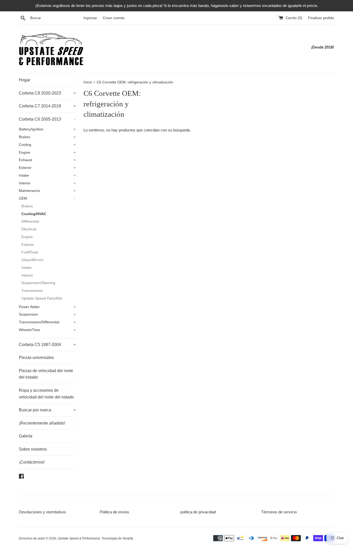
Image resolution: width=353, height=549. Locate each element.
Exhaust (47, 160)
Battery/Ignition (47, 129)
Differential (30, 221)
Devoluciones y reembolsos (42, 512)
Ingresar (90, 18)
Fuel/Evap (29, 252)
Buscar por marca (47, 410)
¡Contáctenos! (31, 462)
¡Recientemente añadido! (42, 423)
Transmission (32, 291)
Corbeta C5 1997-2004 (47, 344)
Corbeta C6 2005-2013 (47, 119)
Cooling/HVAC (33, 214)
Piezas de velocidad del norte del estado (46, 374)
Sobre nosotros (33, 449)
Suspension (47, 314)
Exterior (47, 168)
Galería (25, 436)
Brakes (47, 137)
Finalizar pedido (321, 18)
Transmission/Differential (47, 322)
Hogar (24, 80)
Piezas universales (36, 357)
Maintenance (47, 191)
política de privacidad (198, 512)
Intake (47, 175)
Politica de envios (114, 512)
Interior (47, 183)
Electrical (28, 229)
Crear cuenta (113, 18)
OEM (47, 198)
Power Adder (47, 307)
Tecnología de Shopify (117, 538)
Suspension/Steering (38, 283)
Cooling (47, 145)
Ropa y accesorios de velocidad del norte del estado (46, 393)
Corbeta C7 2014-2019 (47, 106)
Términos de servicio (279, 512)
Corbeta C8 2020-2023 (47, 93)
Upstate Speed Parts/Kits (41, 298)
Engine (47, 152)
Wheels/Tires (47, 330)
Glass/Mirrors (32, 260)
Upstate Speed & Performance (79, 538)
